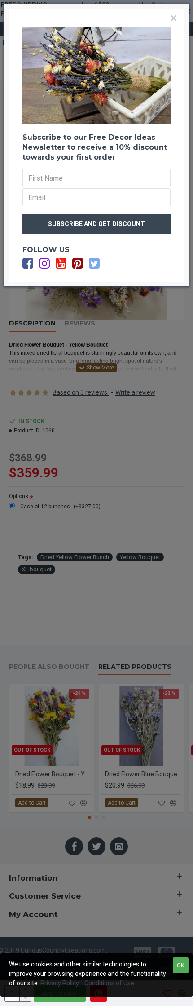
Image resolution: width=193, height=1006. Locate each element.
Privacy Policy (59, 983)
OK (180, 965)
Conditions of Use (109, 983)
